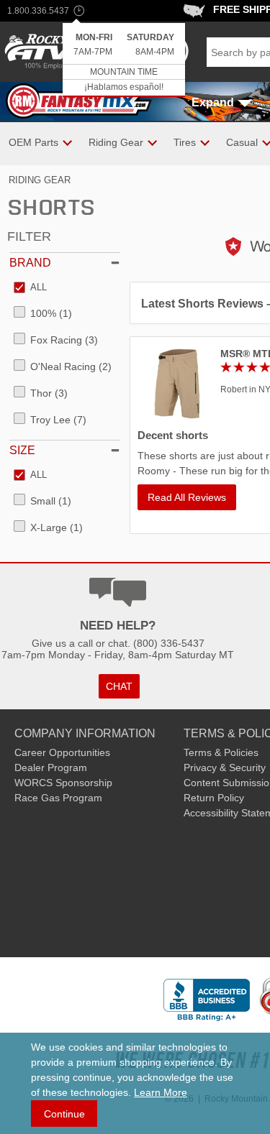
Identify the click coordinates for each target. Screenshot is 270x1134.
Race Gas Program (58, 797)
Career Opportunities (62, 752)
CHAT (119, 686)
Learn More (160, 1092)
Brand (30, 263)
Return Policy (214, 797)
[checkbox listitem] (30, 288)
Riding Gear (40, 180)
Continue (64, 1114)
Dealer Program (50, 767)
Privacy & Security (225, 767)
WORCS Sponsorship (63, 782)
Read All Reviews (187, 497)
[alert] (124, 60)
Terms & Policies (221, 752)
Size (22, 450)
